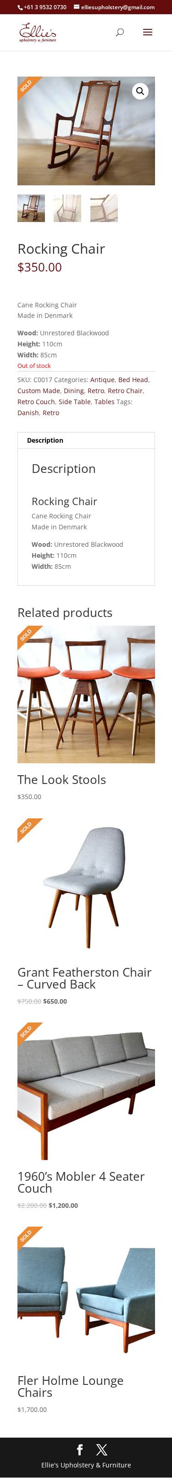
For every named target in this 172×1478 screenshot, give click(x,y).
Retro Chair (125, 390)
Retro (96, 390)
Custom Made (38, 390)
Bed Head (133, 379)
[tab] (86, 441)
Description (45, 440)
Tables (104, 401)
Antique (102, 379)
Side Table (75, 401)
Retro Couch (36, 401)
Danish (28, 412)
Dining (74, 390)
